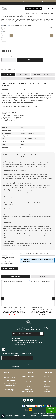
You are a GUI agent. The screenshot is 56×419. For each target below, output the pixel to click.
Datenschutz (46, 386)
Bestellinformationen (28, 376)
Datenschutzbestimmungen (29, 341)
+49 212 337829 (9, 381)
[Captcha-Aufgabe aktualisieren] (3, 349)
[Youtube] (28, 400)
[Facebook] (24, 400)
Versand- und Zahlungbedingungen (28, 390)
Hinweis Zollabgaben (28, 394)
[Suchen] (40, 8)
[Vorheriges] (11, 35)
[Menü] (45, 8)
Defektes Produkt (28, 379)
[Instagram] (31, 400)
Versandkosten (34, 415)
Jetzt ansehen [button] (48, 3)
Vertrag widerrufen (47, 384)
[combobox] (32, 8)
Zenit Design (22, 415)
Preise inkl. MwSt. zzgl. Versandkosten (10, 56)
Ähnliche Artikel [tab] (15, 276)
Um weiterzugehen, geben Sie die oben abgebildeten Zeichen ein (17, 354)
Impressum (47, 391)
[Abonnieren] (41, 333)
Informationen (46, 372)
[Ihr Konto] (49, 8)
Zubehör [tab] (42, 276)
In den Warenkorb (29, 60)
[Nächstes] (51, 35)
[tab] (8, 74)
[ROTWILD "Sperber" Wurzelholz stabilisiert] (31, 36)
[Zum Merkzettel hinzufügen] (51, 28)
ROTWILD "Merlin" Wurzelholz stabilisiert (42, 308)
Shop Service (28, 372)
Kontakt (28, 386)
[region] (28, 36)
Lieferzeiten (47, 379)
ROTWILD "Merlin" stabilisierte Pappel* (14, 308)
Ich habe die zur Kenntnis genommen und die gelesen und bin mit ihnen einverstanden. (28, 342)
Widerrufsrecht (47, 381)
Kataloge (46, 376)
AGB (32, 342)
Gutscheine (28, 381)
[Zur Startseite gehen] (5, 8)
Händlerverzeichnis (28, 384)
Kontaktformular (9, 391)
